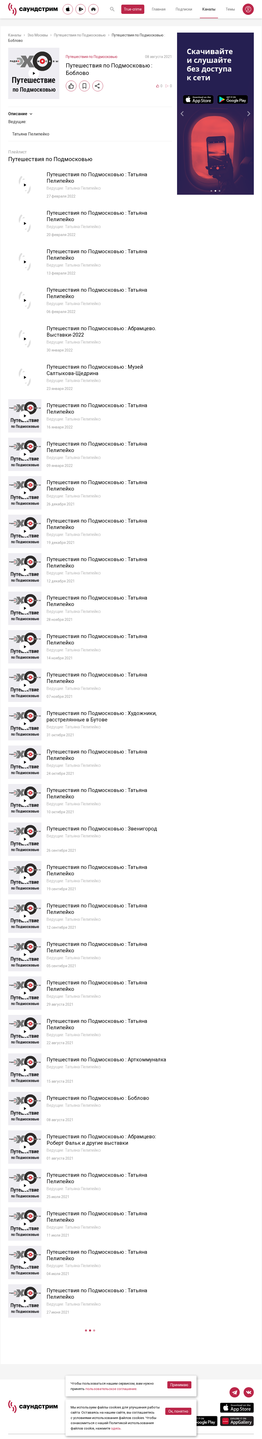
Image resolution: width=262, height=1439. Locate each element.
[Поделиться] (97, 86)
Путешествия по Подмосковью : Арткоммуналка (106, 1059)
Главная (159, 9)
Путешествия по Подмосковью (80, 35)
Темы (230, 9)
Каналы (208, 9)
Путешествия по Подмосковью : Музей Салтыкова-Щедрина (95, 370)
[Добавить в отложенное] (84, 86)
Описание (17, 113)
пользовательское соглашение (110, 1389)
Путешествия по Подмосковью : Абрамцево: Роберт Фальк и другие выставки (101, 1139)
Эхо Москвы (37, 35)
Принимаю (179, 1385)
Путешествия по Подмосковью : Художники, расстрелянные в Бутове (102, 716)
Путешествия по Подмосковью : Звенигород (102, 829)
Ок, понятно (178, 1411)
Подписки (184, 9)
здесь (116, 1428)
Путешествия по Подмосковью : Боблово (98, 1098)
